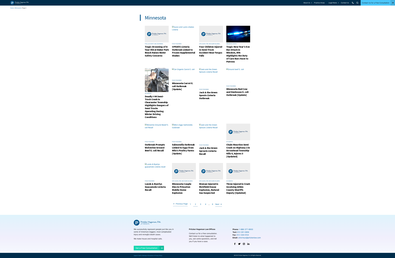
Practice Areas (319, 3)
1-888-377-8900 (246, 229)
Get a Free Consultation (146, 248)
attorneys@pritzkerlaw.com (249, 238)
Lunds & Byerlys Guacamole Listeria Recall (155, 186)
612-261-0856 (243, 232)
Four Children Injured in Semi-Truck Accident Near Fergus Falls (210, 51)
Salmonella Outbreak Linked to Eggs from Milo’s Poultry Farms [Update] (183, 149)
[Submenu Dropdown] (312, 3)
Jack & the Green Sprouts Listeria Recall (208, 150)
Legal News (333, 3)
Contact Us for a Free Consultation (375, 3)
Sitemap (144, 255)
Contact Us (345, 3)
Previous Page (180, 204)
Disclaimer (150, 255)
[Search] (357, 3)
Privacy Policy (158, 255)
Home (12, 8)
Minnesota (18, 8)
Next (217, 205)
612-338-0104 (243, 235)
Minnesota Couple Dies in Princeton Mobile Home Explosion (181, 188)
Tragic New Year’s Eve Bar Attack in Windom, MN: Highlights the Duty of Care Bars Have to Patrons (238, 54)
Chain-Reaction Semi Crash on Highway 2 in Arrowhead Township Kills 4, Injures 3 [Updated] (238, 150)
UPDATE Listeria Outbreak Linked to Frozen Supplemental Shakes (183, 51)
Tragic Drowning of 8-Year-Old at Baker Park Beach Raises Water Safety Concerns (157, 51)
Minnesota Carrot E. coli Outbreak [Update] (182, 86)
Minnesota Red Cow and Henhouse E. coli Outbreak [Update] (237, 92)
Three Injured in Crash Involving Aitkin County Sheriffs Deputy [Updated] (238, 188)
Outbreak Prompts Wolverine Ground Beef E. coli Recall (155, 147)
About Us (306, 3)
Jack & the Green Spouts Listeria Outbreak (208, 95)
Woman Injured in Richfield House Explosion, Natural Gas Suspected (209, 188)
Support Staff (137, 255)
